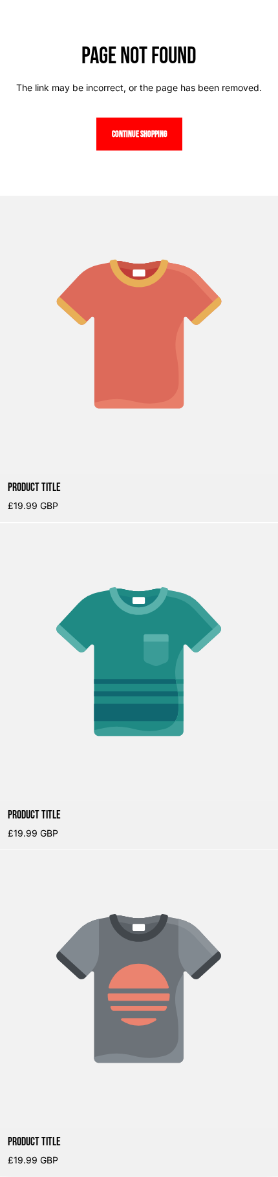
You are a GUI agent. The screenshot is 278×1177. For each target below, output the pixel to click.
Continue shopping (139, 134)
